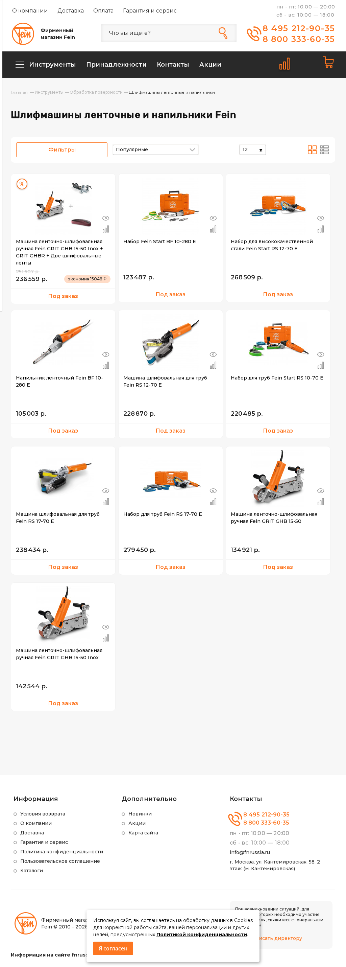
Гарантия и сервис (150, 10)
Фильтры (62, 149)
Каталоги (31, 871)
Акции (137, 823)
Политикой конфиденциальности (201, 934)
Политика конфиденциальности (61, 852)
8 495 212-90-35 (299, 28)
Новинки (140, 814)
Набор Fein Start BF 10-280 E (159, 241)
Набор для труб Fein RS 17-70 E (162, 514)
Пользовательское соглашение (60, 861)
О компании (30, 10)
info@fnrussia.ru (250, 852)
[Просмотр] (106, 218)
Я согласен (113, 948)
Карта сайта (143, 833)
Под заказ (63, 296)
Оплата (103, 10)
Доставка (70, 10)
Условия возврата (42, 814)
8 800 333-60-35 (299, 39)
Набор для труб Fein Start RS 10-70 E (277, 378)
